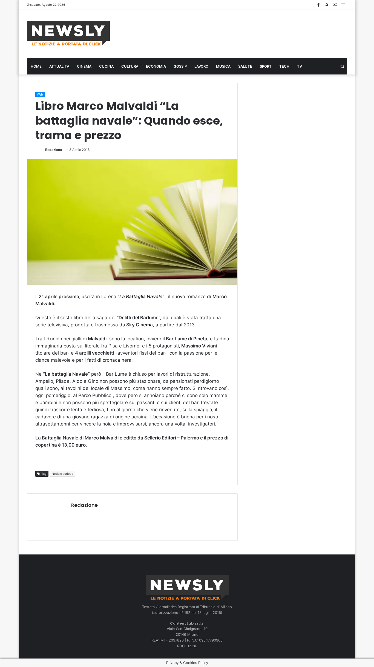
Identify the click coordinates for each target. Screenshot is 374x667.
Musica (223, 66)
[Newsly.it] (68, 33)
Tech (284, 66)
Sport (266, 66)
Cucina (106, 66)
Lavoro (201, 66)
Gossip (180, 66)
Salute (245, 66)
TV (299, 66)
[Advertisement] (241, 33)
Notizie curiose (62, 474)
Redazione (53, 150)
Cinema (84, 66)
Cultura (129, 66)
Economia (156, 66)
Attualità (59, 66)
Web (40, 94)
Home (36, 66)
